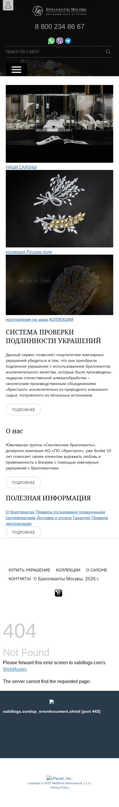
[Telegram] (68, 43)
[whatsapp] (51, 43)
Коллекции (68, 570)
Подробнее (23, 410)
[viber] (59, 43)
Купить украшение (29, 570)
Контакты (20, 578)
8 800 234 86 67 (59, 26)
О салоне (96, 570)
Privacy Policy (60, 787)
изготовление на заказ (27, 319)
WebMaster (14, 669)
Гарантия (81, 517)
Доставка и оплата (54, 517)
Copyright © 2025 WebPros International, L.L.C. (60, 783)
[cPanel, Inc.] (59, 778)
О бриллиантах (20, 512)
